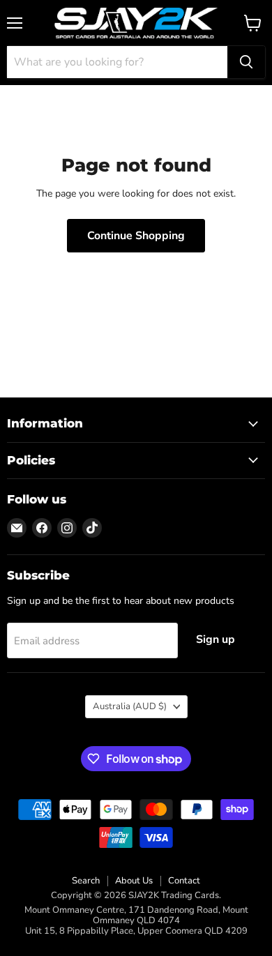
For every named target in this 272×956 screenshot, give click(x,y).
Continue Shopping (136, 235)
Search (86, 880)
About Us (134, 880)
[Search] (246, 62)
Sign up (215, 639)
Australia (130, 706)
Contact (184, 880)
